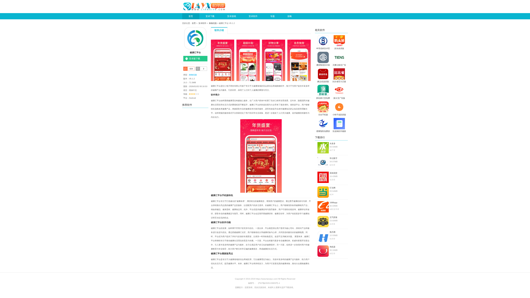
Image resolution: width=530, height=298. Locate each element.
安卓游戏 (231, 16)
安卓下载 (210, 16)
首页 (191, 16)
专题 (272, 16)
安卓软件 (253, 16)
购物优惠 (213, 23)
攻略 (289, 16)
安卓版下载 (194, 58)
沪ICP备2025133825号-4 (269, 283)
